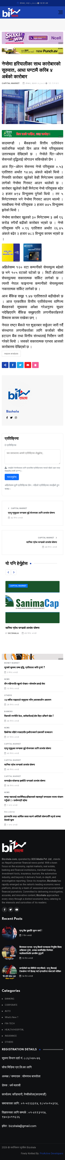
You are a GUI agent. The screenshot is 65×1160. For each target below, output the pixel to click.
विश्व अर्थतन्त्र (9, 812)
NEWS (7, 679)
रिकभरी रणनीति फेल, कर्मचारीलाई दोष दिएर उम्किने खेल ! (29, 716)
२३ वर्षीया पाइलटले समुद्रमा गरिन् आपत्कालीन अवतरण (27, 700)
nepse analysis (11, 353)
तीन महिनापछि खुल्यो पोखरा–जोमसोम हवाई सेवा (24, 683)
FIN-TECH (10, 1023)
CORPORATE (11, 1005)
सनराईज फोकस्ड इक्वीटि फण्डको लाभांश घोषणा (28, 628)
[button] (8, 572)
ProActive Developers (51, 1153)
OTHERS (8, 695)
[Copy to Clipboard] (35, 365)
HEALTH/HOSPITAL (14, 1030)
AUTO (8, 1011)
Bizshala (12, 411)
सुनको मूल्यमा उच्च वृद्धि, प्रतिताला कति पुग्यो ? (24, 667)
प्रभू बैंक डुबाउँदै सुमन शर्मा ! (30, 930)
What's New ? (11, 1017)
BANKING (8, 711)
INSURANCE (11, 1036)
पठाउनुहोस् (11, 476)
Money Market (12, 663)
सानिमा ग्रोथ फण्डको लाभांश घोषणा (41, 542)
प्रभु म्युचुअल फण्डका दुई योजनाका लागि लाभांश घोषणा (31, 513)
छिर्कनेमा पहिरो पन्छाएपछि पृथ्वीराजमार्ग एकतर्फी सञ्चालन (28, 732)
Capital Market (11, 83)
